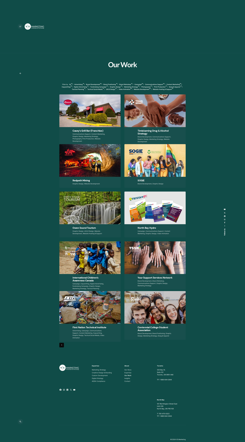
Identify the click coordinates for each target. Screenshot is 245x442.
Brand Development (145, 137)
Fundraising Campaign (80, 286)
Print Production (88, 139)
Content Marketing (98, 134)
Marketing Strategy (91, 136)
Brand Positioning (158, 333)
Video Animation (163, 233)
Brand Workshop (158, 281)
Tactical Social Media (91, 335)
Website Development (92, 184)
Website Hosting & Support (92, 233)
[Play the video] (155, 160)
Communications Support (82, 134)
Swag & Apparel (163, 336)
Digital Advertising (96, 284)
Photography (77, 139)
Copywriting (85, 284)
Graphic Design (78, 136)
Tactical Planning (93, 288)
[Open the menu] (20, 26)
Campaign (141, 231)
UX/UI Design (89, 231)
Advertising (77, 331)
